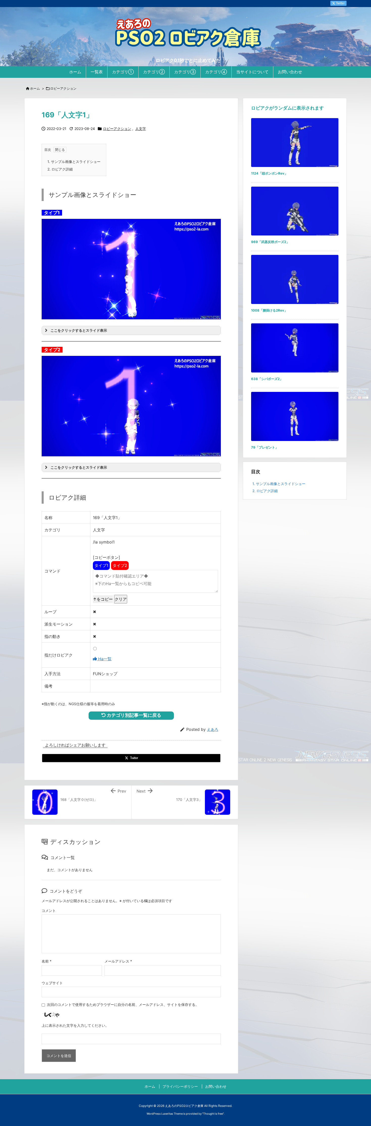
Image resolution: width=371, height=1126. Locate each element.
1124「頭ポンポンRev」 (269, 173)
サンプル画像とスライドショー (73, 161)
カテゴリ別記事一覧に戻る (133, 715)
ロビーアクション (63, 88)
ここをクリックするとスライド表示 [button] (78, 330)
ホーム (35, 88)
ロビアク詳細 (60, 169)
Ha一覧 (104, 658)
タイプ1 (101, 565)
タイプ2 (120, 565)
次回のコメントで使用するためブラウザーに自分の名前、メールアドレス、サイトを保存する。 (123, 1004)
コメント (49, 910)
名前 (46, 961)
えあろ (212, 729)
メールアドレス (118, 961)
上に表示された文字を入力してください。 (75, 1025)
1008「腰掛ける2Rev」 (269, 310)
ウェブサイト (52, 983)
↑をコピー (103, 599)
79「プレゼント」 (264, 447)
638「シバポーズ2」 (267, 379)
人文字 (140, 129)
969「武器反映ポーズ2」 (270, 242)
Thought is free (213, 1113)
